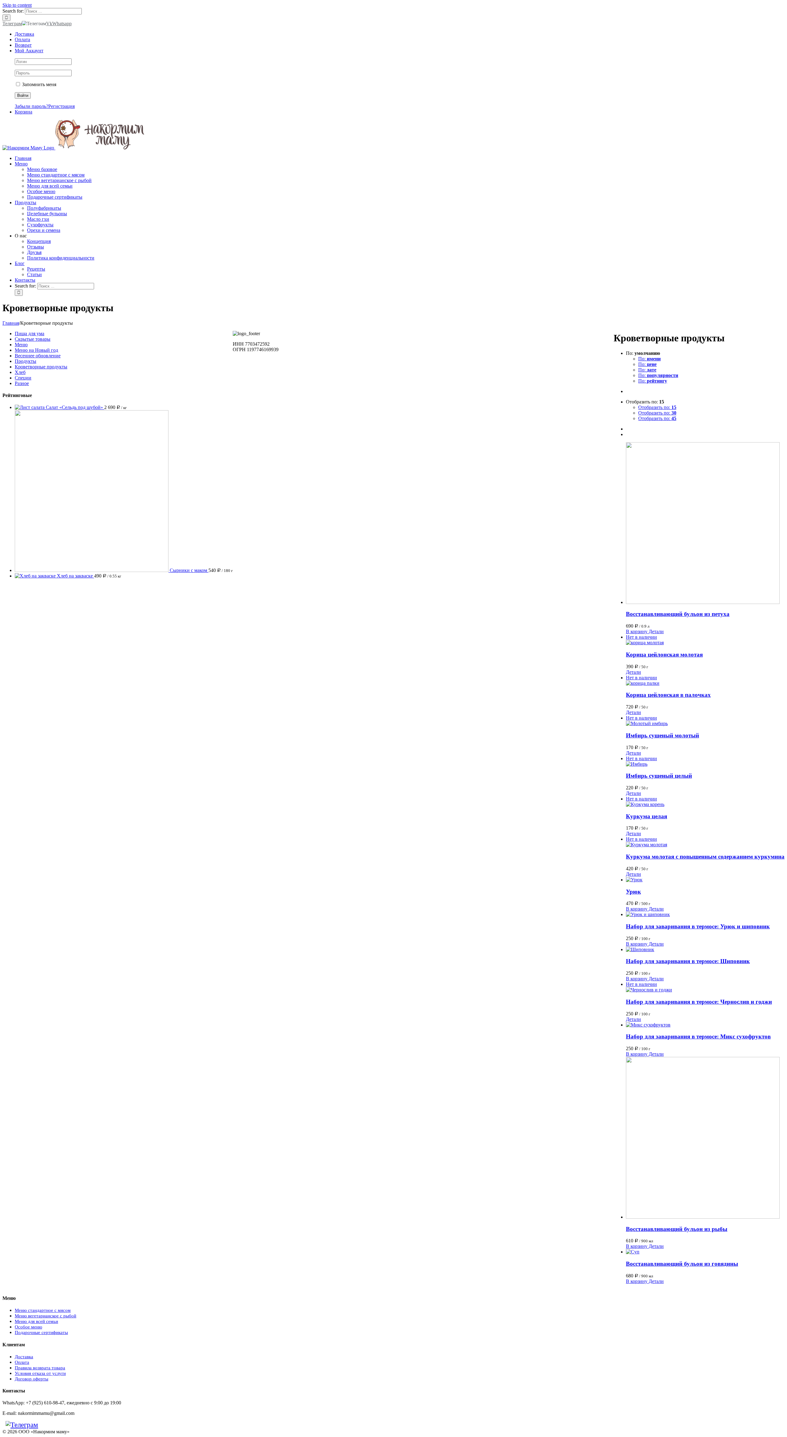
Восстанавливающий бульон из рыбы (676, 1229)
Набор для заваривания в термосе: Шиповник (688, 961)
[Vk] (44, 1425)
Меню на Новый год (36, 350)
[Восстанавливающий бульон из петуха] (705, 523)
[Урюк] (705, 880)
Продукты (25, 361)
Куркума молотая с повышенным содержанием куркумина (705, 856)
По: (649, 358)
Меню (21, 344)
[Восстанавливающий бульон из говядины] (705, 1252)
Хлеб (20, 372)
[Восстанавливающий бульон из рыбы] (705, 1138)
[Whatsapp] (50, 1425)
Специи (23, 377)
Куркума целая (646, 816)
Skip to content (17, 5)
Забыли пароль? (31, 106)
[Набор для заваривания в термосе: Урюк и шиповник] (705, 914)
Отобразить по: (657, 407)
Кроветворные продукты (41, 366)
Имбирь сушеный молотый (662, 735)
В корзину (636, 631)
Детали (655, 631)
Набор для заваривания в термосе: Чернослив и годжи (699, 1001)
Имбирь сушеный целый (659, 775)
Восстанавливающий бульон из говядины (682, 1263)
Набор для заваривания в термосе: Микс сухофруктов (698, 1036)
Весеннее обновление (38, 355)
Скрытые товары (32, 339)
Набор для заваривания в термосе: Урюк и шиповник (698, 926)
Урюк (633, 891)
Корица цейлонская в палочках (668, 695)
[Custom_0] (56, 1425)
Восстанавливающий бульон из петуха (678, 614)
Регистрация (61, 106)
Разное (22, 383)
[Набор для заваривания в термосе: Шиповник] (705, 949)
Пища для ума (29, 333)
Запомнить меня (38, 84)
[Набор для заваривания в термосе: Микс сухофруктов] (705, 1025)
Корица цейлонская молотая (664, 654)
